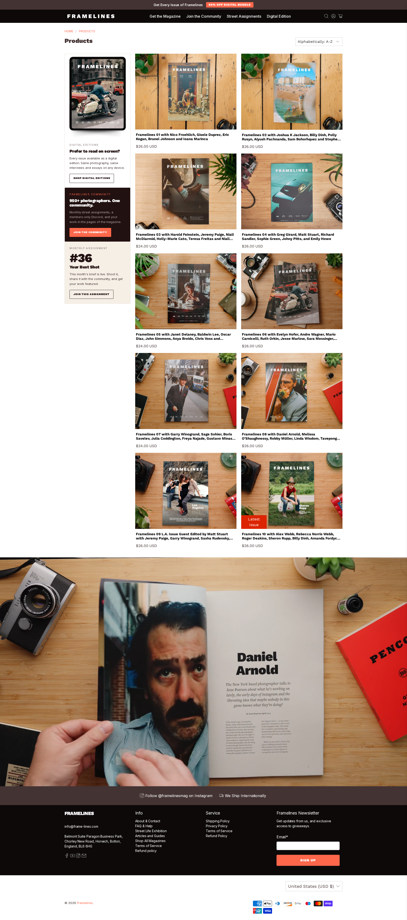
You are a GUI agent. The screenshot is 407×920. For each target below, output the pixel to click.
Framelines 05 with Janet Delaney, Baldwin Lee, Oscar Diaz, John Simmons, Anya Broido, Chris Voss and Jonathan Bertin (183, 336)
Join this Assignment (91, 294)
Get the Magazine (165, 16)
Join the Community (203, 16)
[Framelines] (90, 16)
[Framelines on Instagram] (78, 857)
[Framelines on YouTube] (72, 857)
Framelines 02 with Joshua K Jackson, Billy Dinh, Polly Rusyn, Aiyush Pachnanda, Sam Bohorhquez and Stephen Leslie (291, 137)
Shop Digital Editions (91, 178)
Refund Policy (216, 836)
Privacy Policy (217, 826)
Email (282, 837)
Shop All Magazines (150, 841)
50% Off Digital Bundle (230, 4)
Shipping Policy (218, 821)
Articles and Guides (150, 836)
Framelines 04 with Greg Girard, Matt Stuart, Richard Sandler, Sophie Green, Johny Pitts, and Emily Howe (288, 236)
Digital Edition (279, 16)
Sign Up (308, 860)
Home (69, 31)
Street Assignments (244, 16)
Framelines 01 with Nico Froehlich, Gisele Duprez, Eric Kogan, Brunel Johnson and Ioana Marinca (182, 137)
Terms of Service (148, 846)
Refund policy (146, 851)
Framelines (85, 903)
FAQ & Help (144, 826)
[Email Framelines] (84, 857)
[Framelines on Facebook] (67, 857)
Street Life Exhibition (151, 831)
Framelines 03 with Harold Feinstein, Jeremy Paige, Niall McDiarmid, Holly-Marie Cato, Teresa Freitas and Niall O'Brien (185, 236)
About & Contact (147, 821)
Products (87, 31)
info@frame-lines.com (81, 826)
